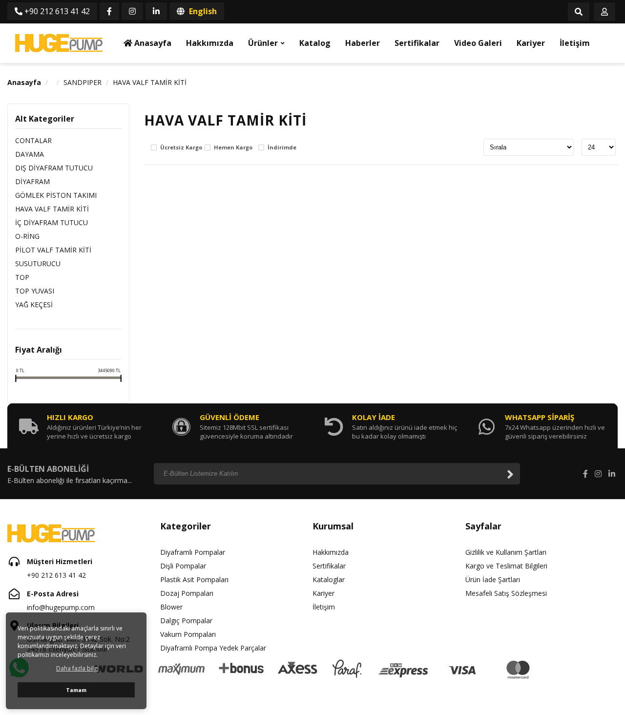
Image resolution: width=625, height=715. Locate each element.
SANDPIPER (82, 82)
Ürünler (263, 43)
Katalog (315, 43)
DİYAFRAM (32, 181)
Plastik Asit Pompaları (194, 579)
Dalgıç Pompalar (186, 620)
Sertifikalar (417, 43)
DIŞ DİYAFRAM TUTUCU (54, 167)
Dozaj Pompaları (186, 593)
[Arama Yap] (578, 12)
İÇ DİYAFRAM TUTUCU (51, 222)
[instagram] (132, 11)
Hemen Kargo (233, 148)
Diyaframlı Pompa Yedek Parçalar (213, 647)
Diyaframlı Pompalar (192, 552)
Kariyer (531, 43)
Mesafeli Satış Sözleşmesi (506, 593)
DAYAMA (29, 154)
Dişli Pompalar (183, 565)
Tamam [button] (76, 690)
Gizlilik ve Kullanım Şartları (505, 552)
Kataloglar (328, 579)
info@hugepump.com (61, 607)
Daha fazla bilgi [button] (77, 668)
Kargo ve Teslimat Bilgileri (506, 565)
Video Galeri (478, 43)
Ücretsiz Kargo (181, 148)
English (202, 11)
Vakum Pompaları (188, 634)
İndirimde (282, 148)
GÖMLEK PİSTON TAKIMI (56, 195)
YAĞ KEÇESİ (34, 304)
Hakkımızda (209, 43)
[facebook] (109, 11)
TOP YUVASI (34, 290)
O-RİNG (27, 236)
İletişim (575, 43)
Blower (171, 606)
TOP (22, 277)
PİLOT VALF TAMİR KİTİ (53, 249)
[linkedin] (156, 11)
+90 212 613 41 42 (56, 11)
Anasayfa (151, 43)
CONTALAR (33, 140)
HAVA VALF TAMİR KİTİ (150, 82)
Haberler (362, 43)
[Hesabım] (604, 12)
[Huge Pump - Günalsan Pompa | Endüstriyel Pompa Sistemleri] (58, 43)
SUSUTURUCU (38, 263)
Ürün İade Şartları (492, 579)
